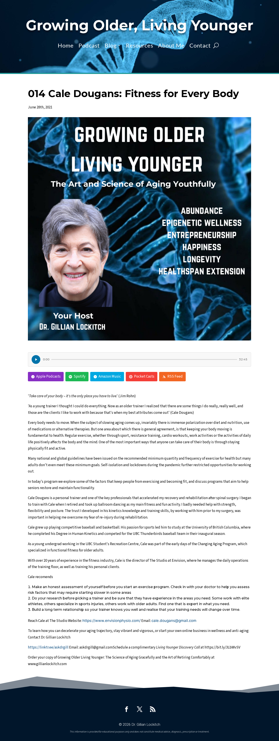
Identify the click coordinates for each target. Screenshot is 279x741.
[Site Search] (216, 45)
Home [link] (66, 45)
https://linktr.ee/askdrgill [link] (48, 647)
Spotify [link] (79, 376)
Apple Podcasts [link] (48, 376)
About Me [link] (171, 45)
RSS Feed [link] (175, 376)
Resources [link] (139, 45)
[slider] (144, 359)
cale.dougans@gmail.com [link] (173, 620)
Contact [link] (200, 45)
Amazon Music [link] (110, 376)
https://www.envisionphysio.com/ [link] (111, 620)
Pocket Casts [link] (144, 376)
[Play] (36, 359)
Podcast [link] (89, 45)
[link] (126, 709)
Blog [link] (111, 45)
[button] (274, 709)
